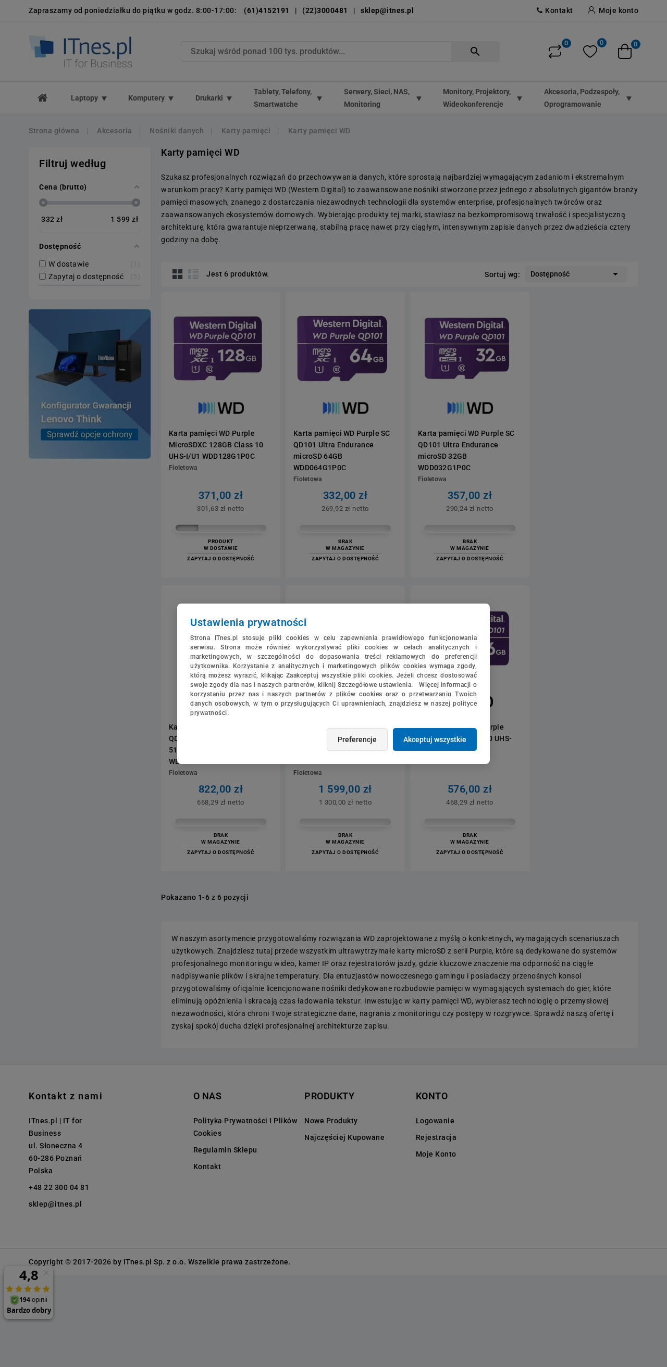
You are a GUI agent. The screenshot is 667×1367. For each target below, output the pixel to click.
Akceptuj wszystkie (434, 739)
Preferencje (357, 739)
